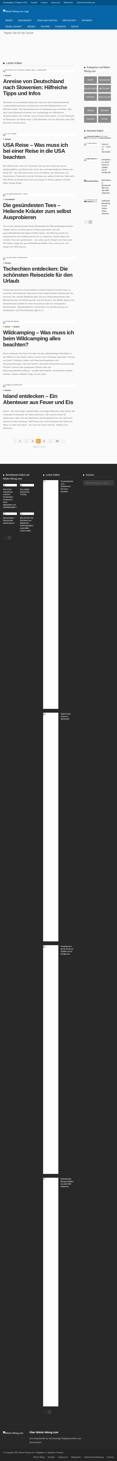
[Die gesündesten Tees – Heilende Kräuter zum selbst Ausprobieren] (15, 195)
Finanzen (60, 26)
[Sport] (90, 80)
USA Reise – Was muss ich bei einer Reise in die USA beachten (35, 151)
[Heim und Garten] (90, 88)
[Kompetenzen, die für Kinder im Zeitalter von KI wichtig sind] (91, 159)
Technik (45, 26)
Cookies (44, 3)
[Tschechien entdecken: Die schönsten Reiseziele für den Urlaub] (15, 258)
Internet (87, 20)
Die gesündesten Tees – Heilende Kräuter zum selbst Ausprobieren (37, 211)
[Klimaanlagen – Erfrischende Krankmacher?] (10, 513)
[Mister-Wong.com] (16, 11)
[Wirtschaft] (104, 88)
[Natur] (104, 119)
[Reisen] (90, 110)
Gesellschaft (13, 26)
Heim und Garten (47, 20)
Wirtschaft (69, 20)
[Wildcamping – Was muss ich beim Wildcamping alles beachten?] (10, 322)
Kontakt (34, 3)
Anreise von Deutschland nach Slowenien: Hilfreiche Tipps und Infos (35, 87)
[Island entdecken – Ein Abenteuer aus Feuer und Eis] (12, 386)
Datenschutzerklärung (86, 3)
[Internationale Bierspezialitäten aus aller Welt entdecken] (91, 180)
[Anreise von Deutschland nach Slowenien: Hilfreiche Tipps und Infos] (25, 71)
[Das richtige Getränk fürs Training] (27, 485)
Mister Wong (38, 1457)
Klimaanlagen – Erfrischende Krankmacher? (9, 520)
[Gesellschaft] (104, 97)
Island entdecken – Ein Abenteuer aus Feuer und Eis (38, 399)
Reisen (31, 26)
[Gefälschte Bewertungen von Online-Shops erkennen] (91, 201)
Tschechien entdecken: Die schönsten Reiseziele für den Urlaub (38, 275)
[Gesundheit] (104, 80)
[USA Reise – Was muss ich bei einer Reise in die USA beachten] (9, 134)
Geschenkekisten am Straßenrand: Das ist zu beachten (97, 149)
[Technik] (104, 110)
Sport (9, 20)
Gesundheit (25, 20)
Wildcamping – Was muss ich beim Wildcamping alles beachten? (38, 338)
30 (57, 441)
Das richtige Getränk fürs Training (24, 492)
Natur (74, 26)
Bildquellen (68, 3)
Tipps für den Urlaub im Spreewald (66, 716)
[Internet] (90, 97)
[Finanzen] (90, 119)
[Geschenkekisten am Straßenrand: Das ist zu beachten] (97, 137)
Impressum (55, 3)
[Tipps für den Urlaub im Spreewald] (50, 827)
